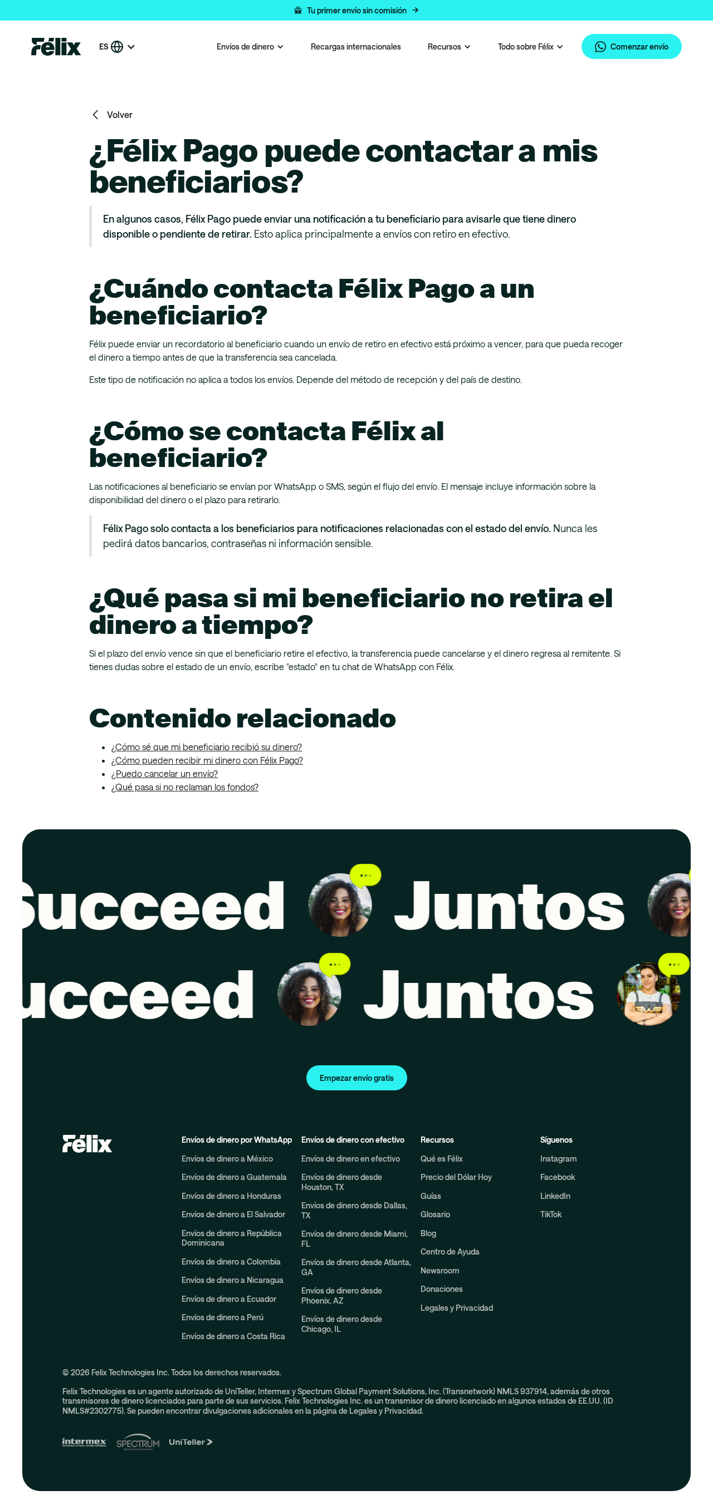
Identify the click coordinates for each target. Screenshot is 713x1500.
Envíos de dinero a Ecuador (229, 1299)
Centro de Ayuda (450, 1251)
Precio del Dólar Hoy (456, 1177)
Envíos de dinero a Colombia (231, 1261)
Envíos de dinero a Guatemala (234, 1177)
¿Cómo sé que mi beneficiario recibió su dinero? (206, 746)
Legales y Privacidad (457, 1307)
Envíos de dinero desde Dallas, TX (354, 1210)
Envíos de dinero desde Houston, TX (341, 1182)
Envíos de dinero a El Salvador (233, 1214)
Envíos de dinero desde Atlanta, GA (356, 1267)
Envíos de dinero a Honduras (231, 1196)
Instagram (558, 1158)
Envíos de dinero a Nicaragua (233, 1280)
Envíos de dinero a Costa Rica (233, 1336)
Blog (428, 1233)
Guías (431, 1196)
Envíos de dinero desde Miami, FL (354, 1238)
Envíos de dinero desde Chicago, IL (341, 1324)
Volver (120, 114)
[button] (356, 10)
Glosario (435, 1214)
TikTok (550, 1214)
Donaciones (442, 1289)
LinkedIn (555, 1196)
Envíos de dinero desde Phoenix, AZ (341, 1295)
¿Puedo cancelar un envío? (164, 773)
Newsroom (440, 1270)
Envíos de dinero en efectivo (350, 1158)
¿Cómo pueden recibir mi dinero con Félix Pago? (207, 760)
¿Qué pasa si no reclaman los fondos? (184, 786)
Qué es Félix (442, 1158)
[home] (56, 47)
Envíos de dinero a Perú (222, 1317)
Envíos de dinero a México (227, 1158)
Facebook (557, 1177)
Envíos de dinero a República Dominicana (232, 1238)
